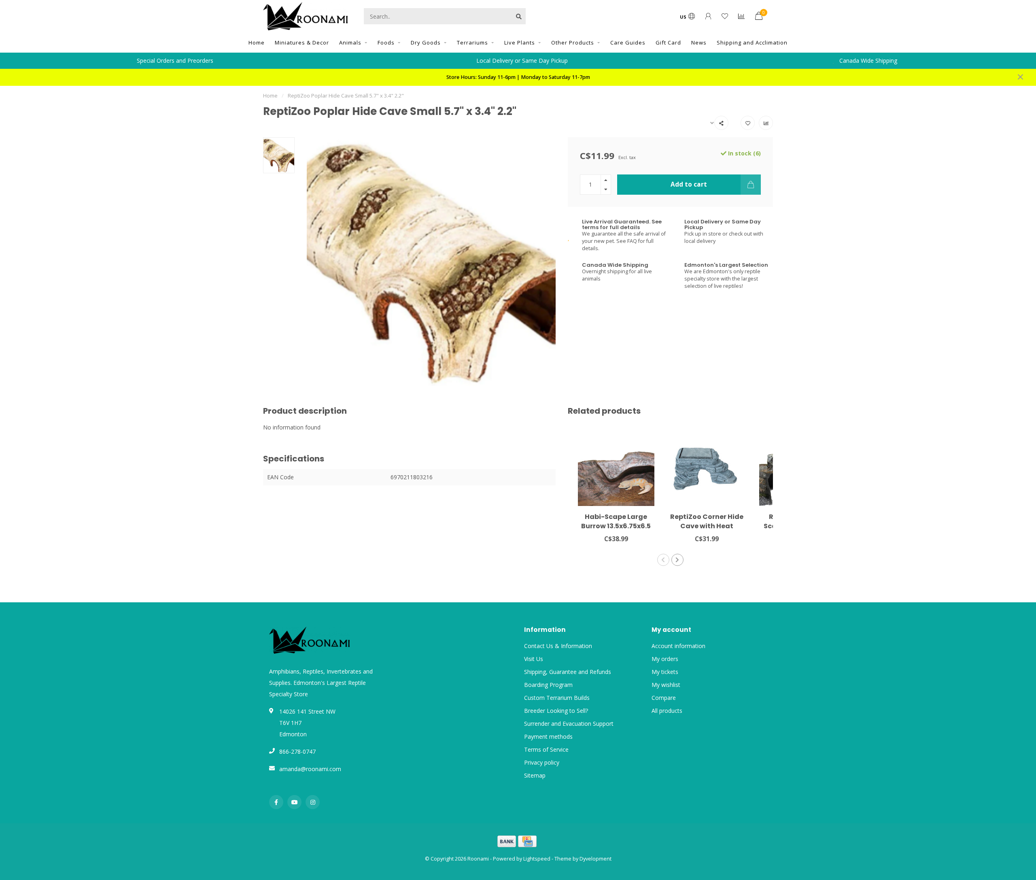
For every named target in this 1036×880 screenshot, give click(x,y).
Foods (386, 42)
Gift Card (668, 42)
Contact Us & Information (558, 646)
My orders (665, 659)
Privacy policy (541, 762)
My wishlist (666, 685)
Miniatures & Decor (302, 42)
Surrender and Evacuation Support (569, 723)
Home (256, 42)
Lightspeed (536, 858)
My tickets (665, 672)
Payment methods (548, 736)
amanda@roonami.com (310, 769)
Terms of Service (546, 749)
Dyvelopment (595, 858)
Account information (678, 646)
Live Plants (519, 42)
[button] (663, 560)
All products (667, 710)
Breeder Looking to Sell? (556, 710)
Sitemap (535, 775)
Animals (350, 42)
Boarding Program (548, 685)
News (699, 42)
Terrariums (472, 42)
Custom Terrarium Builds (557, 697)
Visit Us (533, 659)
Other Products (572, 42)
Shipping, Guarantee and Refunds (567, 672)
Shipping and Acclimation (752, 42)
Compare (664, 697)
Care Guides (627, 42)
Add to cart (689, 184)
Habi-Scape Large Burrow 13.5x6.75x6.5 (616, 521)
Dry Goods (426, 42)
